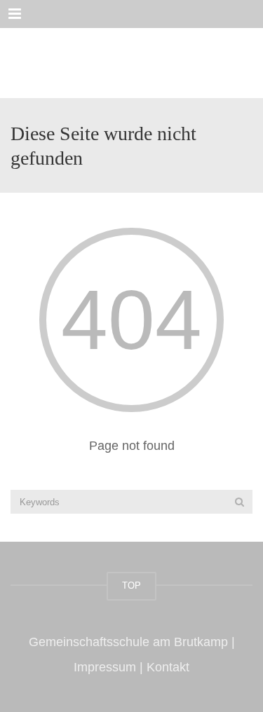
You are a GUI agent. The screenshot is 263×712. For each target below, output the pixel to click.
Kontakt (168, 667)
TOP (131, 585)
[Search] (239, 502)
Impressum (105, 667)
